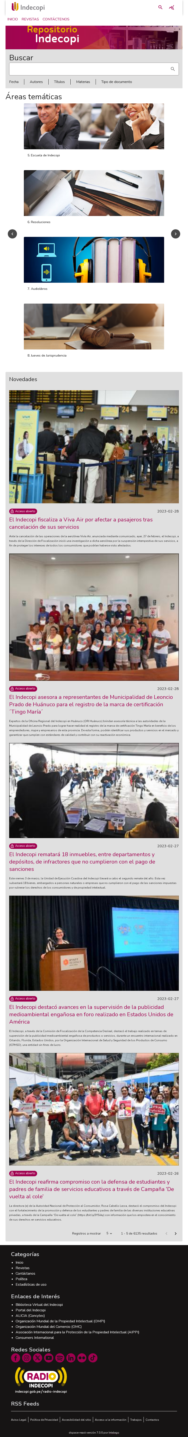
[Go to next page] (175, 1233)
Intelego (114, 1432)
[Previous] (12, 233)
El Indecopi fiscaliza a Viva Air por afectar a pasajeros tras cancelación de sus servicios (81, 523)
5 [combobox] (107, 1233)
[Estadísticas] (171, 7)
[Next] (175, 233)
